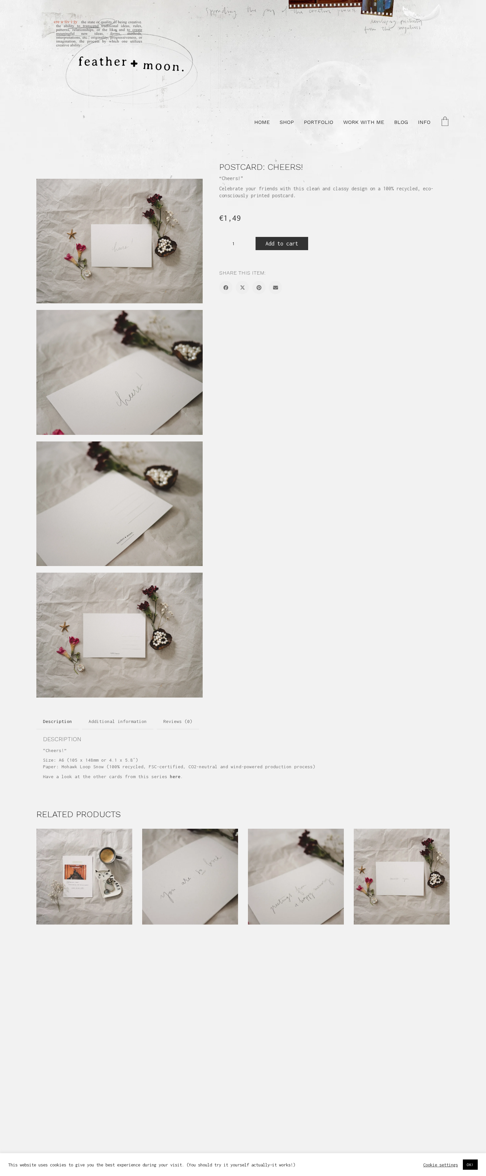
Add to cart (281, 244)
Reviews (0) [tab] (177, 721)
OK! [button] (470, 1164)
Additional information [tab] (118, 721)
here (175, 776)
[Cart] (445, 122)
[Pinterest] (258, 287)
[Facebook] (225, 287)
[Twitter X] (242, 287)
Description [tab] (57, 721)
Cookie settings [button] (440, 1164)
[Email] (275, 287)
